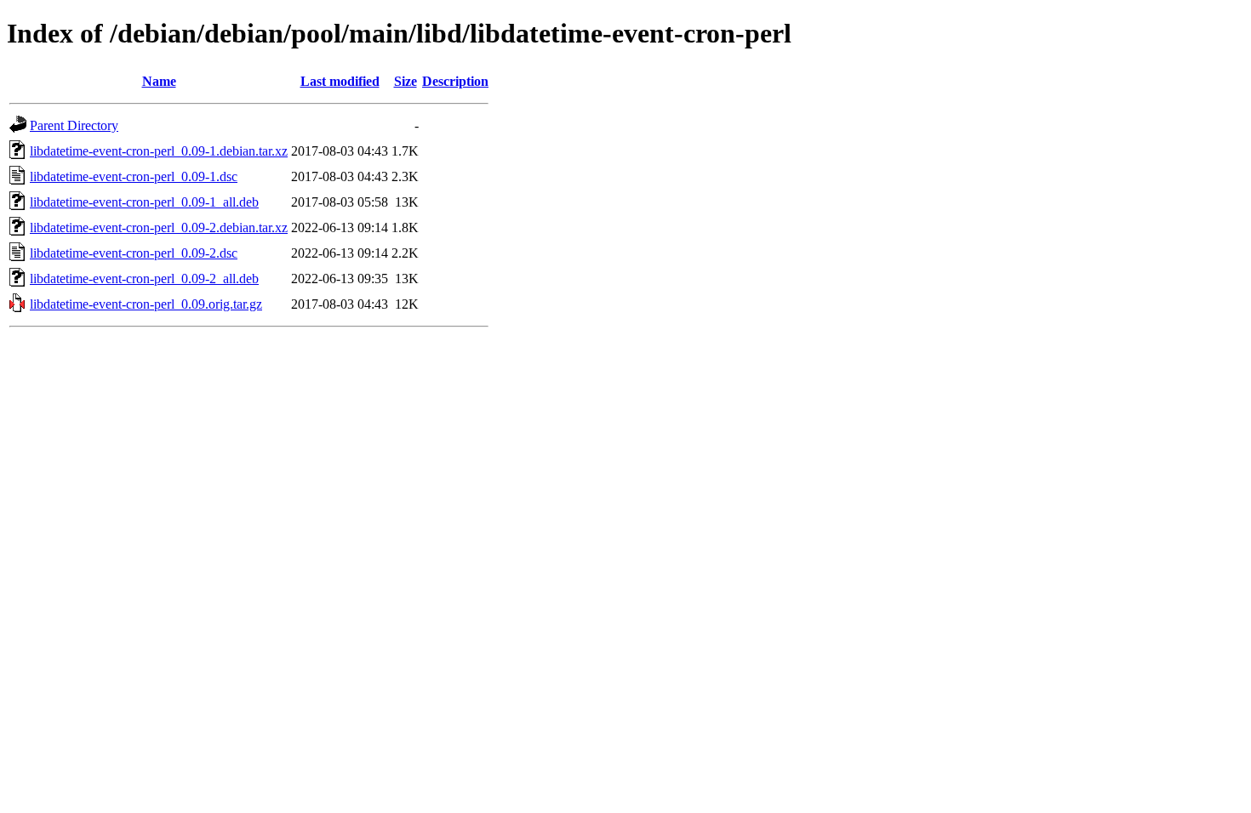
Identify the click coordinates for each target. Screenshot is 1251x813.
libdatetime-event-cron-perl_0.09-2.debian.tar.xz (159, 227)
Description (455, 81)
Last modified (340, 81)
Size (405, 81)
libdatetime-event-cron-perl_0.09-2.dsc (133, 253)
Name (159, 81)
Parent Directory (74, 125)
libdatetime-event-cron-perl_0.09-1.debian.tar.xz (159, 151)
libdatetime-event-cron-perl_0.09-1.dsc (133, 176)
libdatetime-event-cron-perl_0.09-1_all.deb (144, 202)
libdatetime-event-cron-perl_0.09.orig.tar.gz (146, 304)
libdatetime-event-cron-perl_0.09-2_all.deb (144, 278)
